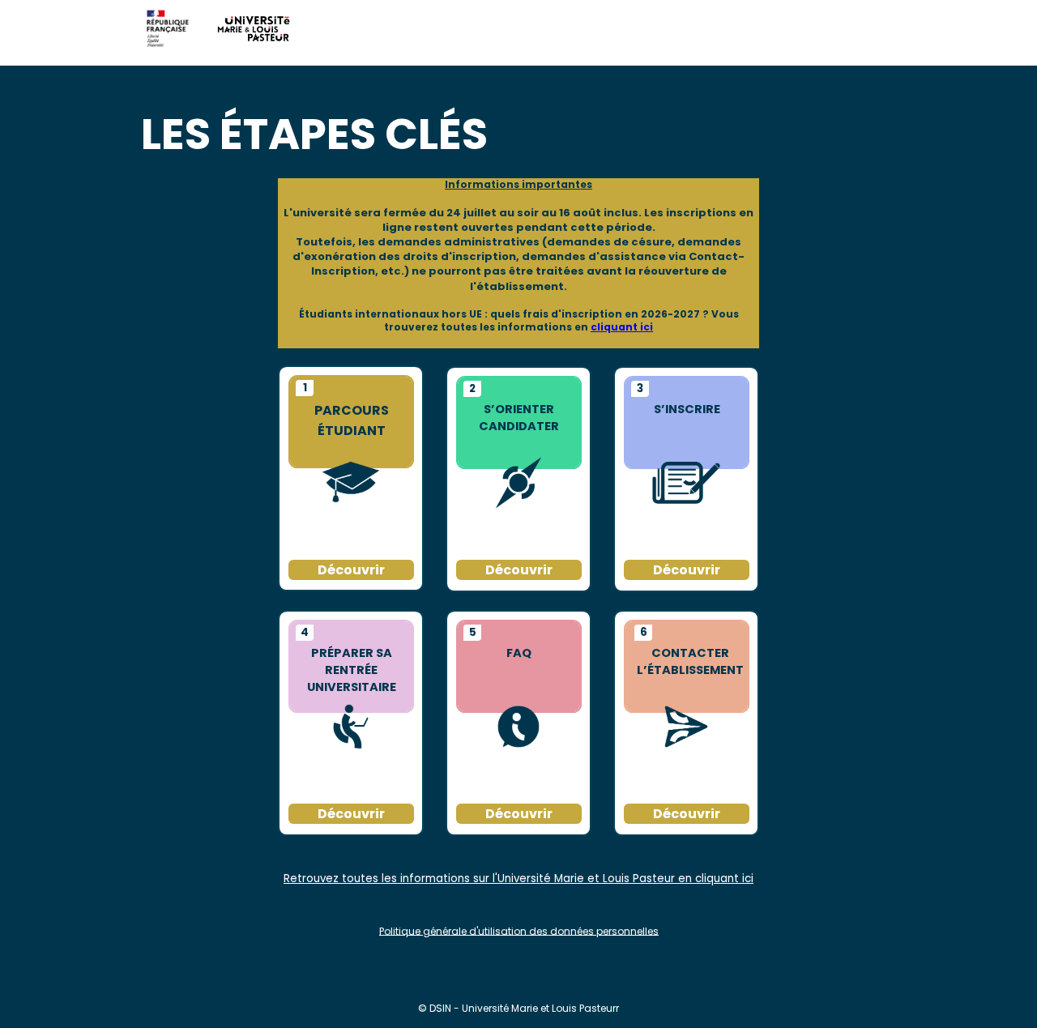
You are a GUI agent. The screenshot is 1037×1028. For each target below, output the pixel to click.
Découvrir (686, 813)
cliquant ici (622, 327)
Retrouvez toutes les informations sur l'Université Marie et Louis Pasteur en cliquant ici (518, 878)
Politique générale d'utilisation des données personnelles (519, 930)
